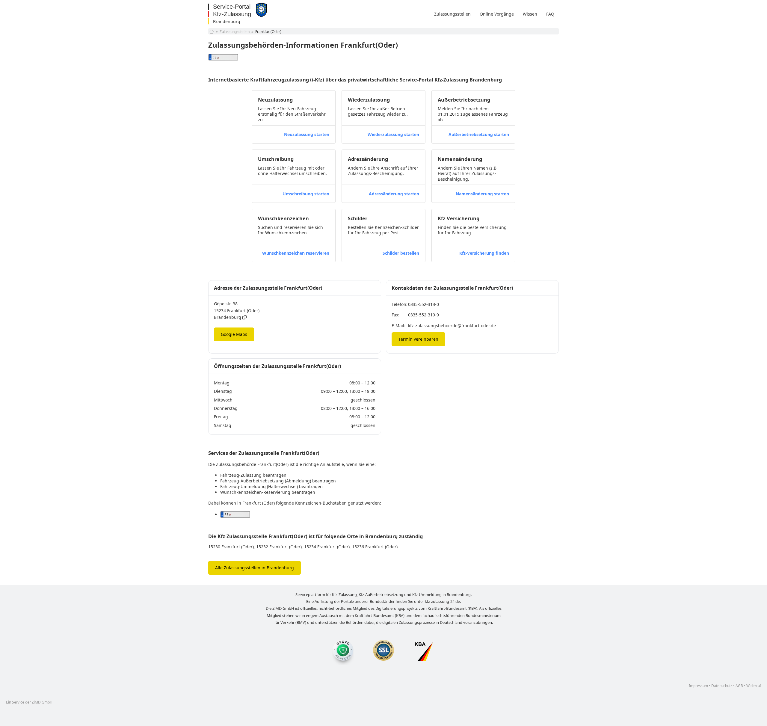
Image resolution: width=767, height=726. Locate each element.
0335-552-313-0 (423, 304)
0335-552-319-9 (423, 315)
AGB (739, 685)
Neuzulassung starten (306, 134)
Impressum (698, 685)
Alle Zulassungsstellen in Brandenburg (254, 567)
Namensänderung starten (482, 194)
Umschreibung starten (306, 194)
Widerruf (753, 685)
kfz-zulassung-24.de (442, 601)
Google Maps (234, 334)
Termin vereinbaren (418, 339)
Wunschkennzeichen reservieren (295, 253)
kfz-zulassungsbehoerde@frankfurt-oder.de (452, 325)
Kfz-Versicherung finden (484, 253)
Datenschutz (721, 685)
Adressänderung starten (394, 194)
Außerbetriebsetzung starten (479, 134)
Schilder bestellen (401, 253)
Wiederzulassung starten (393, 134)
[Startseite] (211, 31)
